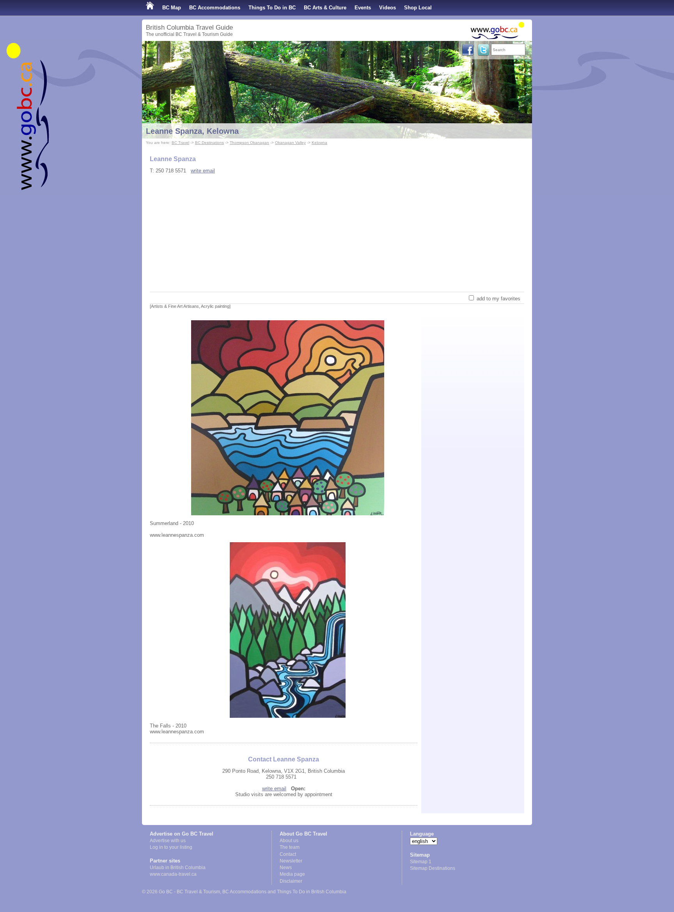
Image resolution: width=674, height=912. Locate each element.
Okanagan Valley (290, 142)
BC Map (171, 8)
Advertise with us (168, 840)
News (286, 867)
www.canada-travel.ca (173, 874)
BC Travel (180, 142)
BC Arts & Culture (325, 8)
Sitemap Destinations (432, 868)
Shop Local (418, 8)
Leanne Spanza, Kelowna (192, 131)
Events (363, 8)
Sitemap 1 (420, 861)
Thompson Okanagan (249, 142)
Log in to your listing (171, 847)
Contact (288, 854)
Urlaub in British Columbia (178, 867)
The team (290, 847)
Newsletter (291, 861)
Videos (387, 8)
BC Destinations (209, 142)
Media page (292, 874)
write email (203, 171)
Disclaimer (291, 881)
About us (289, 840)
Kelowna (319, 142)
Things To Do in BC (272, 8)
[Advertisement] (337, 233)
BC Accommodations (214, 8)
